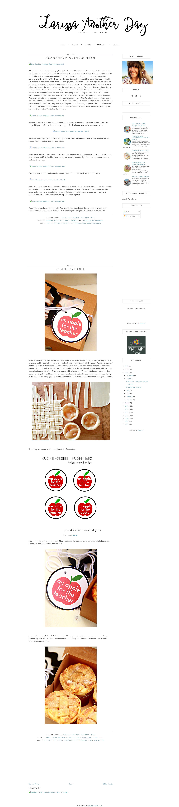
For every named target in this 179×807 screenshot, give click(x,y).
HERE (75, 536)
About (63, 44)
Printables (102, 44)
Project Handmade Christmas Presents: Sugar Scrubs (140, 137)
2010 (127, 418)
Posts (127, 212)
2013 (127, 409)
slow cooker (76, 223)
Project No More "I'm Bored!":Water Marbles (139, 163)
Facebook (67, 218)
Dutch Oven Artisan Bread (140, 150)
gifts (60, 740)
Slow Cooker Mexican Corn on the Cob (71, 58)
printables (68, 740)
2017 (127, 369)
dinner (49, 223)
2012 (127, 412)
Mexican (57, 223)
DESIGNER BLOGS (95, 805)
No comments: (98, 220)
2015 (127, 403)
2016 (127, 372)
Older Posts (108, 784)
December (130, 375)
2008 (127, 424)
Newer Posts (34, 784)
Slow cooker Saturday (91, 223)
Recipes (75, 44)
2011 (127, 415)
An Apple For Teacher (70, 269)
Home (71, 784)
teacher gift (99, 740)
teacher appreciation (83, 740)
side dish (66, 223)
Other (93, 218)
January (130, 400)
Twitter (76, 218)
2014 (127, 406)
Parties (88, 44)
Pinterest (85, 218)
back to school (50, 740)
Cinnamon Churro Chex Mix (140, 177)
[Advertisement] (71, 247)
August (129, 378)
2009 (127, 421)
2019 (127, 366)
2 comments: (98, 737)
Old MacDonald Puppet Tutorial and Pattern (139, 124)
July (128, 391)
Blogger (140, 430)
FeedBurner (141, 323)
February (130, 397)
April (128, 394)
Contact (116, 44)
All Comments (130, 216)
